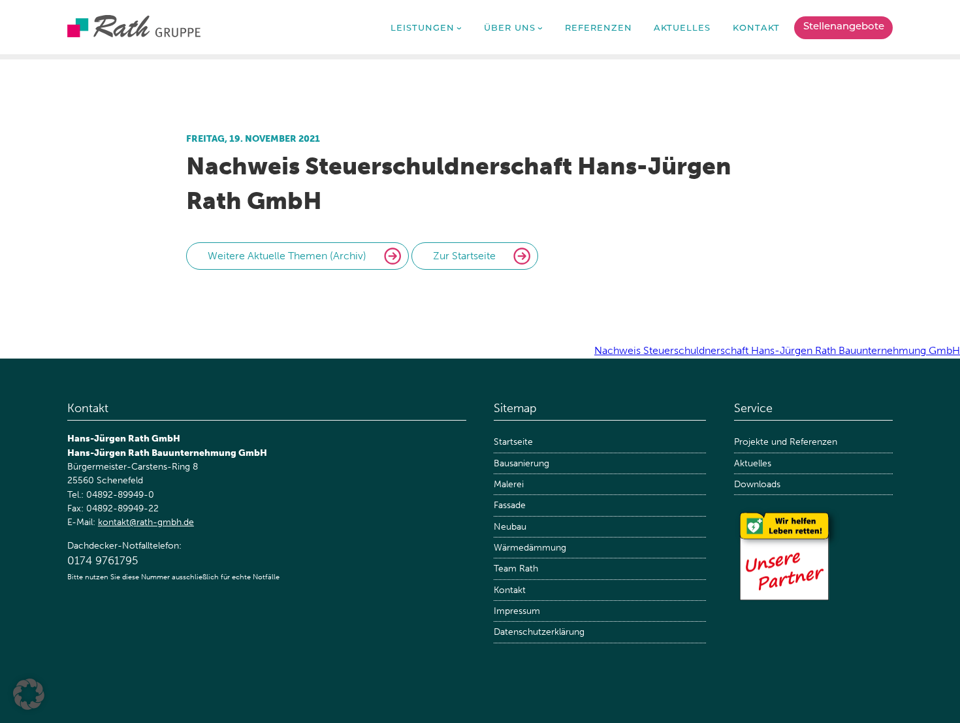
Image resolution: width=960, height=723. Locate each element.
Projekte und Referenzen (785, 441)
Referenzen (598, 28)
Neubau (510, 526)
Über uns (510, 28)
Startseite (513, 441)
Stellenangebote (843, 27)
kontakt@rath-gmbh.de (146, 522)
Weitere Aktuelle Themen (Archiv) (287, 255)
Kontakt (756, 28)
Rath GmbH (133, 26)
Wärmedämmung (530, 547)
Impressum (517, 611)
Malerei (509, 484)
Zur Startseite (464, 255)
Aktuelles (682, 28)
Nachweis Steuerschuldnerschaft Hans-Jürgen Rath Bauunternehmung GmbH (777, 350)
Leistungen (423, 28)
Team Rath (516, 568)
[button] (28, 694)
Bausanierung (521, 463)
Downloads (757, 484)
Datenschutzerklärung (539, 631)
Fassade (510, 505)
